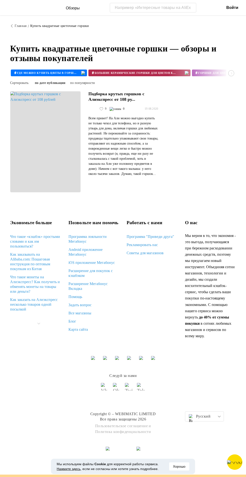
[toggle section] (38, 323)
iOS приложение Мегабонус (91, 263)
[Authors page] (93, 109)
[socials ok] (117, 389)
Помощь (75, 297)
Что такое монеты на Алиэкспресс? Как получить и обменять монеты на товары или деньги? (35, 284)
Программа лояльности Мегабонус (87, 239)
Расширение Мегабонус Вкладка (88, 286)
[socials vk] (105, 389)
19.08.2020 (151, 108)
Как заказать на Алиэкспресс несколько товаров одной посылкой (34, 304)
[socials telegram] (141, 389)
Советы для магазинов (145, 253)
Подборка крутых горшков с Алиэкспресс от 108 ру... (116, 96)
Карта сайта (78, 329)
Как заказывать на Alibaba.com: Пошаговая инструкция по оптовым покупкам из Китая (30, 261)
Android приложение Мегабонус (85, 252)
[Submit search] (191, 8)
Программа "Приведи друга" (150, 237)
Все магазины (79, 313)
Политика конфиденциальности (123, 432)
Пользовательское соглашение (121, 426)
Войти (232, 8)
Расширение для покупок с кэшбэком (90, 273)
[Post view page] (45, 141)
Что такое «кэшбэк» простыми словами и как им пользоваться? (35, 241)
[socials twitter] (129, 389)
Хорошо (179, 466)
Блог (72, 321)
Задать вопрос (80, 305)
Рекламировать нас (142, 245)
